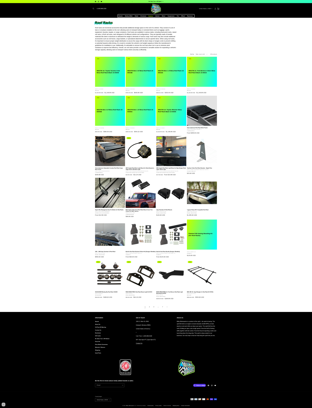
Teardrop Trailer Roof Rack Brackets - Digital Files (199, 168)
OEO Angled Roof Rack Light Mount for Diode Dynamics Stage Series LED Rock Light (140, 168)
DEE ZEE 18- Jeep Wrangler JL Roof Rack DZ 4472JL (200, 292)
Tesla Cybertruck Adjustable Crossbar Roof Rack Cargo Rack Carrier (109, 168)
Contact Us (98, 330)
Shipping (97, 350)
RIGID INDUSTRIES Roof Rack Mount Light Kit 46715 (139, 292)
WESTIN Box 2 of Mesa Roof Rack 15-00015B (140, 71)
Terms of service (167, 405)
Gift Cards (98, 335)
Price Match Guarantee (101, 344)
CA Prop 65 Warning (100, 327)
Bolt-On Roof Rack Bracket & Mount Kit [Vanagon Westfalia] (141, 251)
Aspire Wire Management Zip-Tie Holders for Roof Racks (109, 209)
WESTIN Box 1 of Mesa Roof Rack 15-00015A (171, 71)
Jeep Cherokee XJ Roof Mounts (164, 209)
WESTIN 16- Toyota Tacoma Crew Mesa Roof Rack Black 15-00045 (108, 71)
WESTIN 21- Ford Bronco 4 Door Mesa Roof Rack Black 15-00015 (202, 71)
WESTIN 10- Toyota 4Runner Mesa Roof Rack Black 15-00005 (170, 110)
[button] (93, 8)
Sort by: (192, 54)
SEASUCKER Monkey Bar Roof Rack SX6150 (106, 292)
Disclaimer (98, 333)
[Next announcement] (180, 1)
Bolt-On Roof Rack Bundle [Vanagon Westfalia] (168, 251)
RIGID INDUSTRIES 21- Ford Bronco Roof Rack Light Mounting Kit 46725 (169, 292)
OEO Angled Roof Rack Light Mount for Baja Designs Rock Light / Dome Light (171, 168)
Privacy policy (158, 405)
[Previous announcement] (132, 1)
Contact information (185, 405)
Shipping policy (176, 405)
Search (97, 321)
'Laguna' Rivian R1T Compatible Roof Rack (197, 209)
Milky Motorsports (130, 405)
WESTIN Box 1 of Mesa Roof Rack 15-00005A (140, 110)
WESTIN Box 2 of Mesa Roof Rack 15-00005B (110, 110)
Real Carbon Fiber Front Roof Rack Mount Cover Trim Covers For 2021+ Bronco (139, 210)
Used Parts (98, 353)
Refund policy (151, 405)
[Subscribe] (122, 385)
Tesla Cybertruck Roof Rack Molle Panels (197, 127)
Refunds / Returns (100, 347)
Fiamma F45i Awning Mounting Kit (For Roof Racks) (200, 234)
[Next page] (167, 307)
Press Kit (97, 341)
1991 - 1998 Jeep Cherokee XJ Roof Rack (105, 251)
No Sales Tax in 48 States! (102, 338)
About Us (97, 324)
